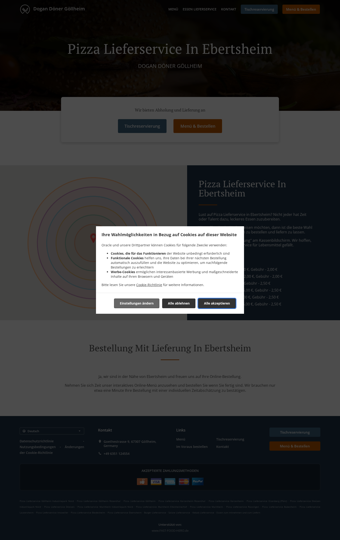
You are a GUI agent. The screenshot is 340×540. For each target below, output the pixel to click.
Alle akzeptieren (217, 303)
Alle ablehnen (179, 303)
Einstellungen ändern (137, 303)
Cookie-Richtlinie (149, 285)
